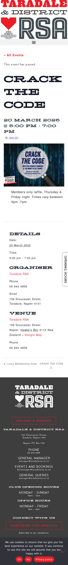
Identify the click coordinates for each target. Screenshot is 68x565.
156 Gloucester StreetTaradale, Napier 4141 (33, 436)
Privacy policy (44, 559)
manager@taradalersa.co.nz (34, 460)
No (28, 559)
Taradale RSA (19, 319)
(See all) (13, 137)
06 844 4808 (34, 452)
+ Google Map (32, 335)
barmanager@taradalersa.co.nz (34, 469)
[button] (34, 42)
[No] (62, 551)
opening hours (62, 269)
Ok (19, 559)
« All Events (14, 55)
